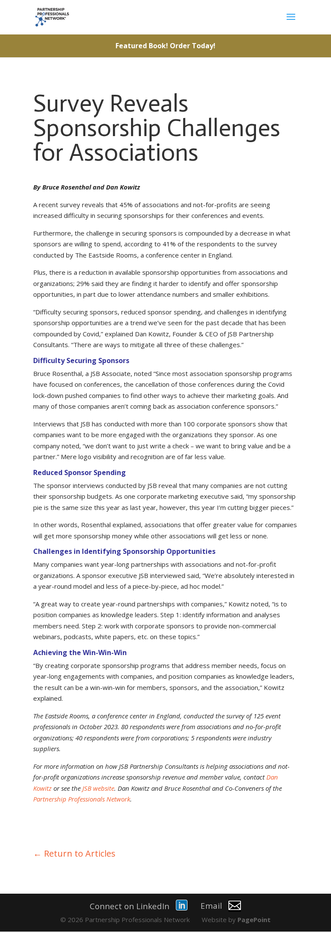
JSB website (98, 788)
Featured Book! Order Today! (165, 45)
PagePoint (254, 919)
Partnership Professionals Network (81, 799)
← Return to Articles (74, 853)
